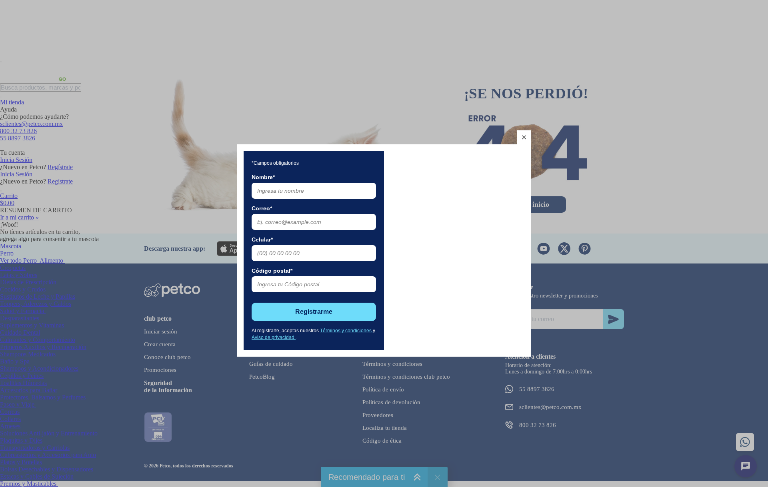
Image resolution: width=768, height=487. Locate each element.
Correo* (262, 208)
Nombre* (263, 177)
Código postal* (272, 270)
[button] (524, 137)
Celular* (262, 239)
